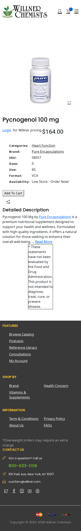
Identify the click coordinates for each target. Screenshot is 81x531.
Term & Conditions (23, 418)
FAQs (48, 425)
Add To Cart (13, 193)
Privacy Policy (54, 418)
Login (6, 130)
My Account (18, 361)
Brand (14, 385)
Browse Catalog (21, 334)
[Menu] (76, 11)
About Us (16, 425)
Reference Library (23, 347)
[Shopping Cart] (68, 11)
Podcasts (16, 341)
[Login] (60, 11)
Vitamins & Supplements (19, 395)
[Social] (8, 201)
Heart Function (43, 145)
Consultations (20, 354)
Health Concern (56, 385)
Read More (43, 241)
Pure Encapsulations (48, 151)
